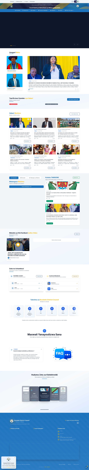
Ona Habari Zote (74, 116)
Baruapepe (33, 1)
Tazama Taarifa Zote (74, 102)
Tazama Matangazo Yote (26, 189)
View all (77, 236)
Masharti (69, 467)
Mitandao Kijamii (19, 1)
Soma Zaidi (32, 91)
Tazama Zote (39, 279)
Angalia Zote (75, 180)
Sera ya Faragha (62, 467)
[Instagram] (78, 426)
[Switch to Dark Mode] (72, 1)
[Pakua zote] (39, 286)
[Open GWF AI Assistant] (86, 467)
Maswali (12, 1)
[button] (26, 357)
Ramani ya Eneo (76, 467)
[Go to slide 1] (11, 48)
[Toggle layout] (15, 457)
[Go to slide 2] (13, 48)
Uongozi (26, 1)
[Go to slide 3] (14, 48)
